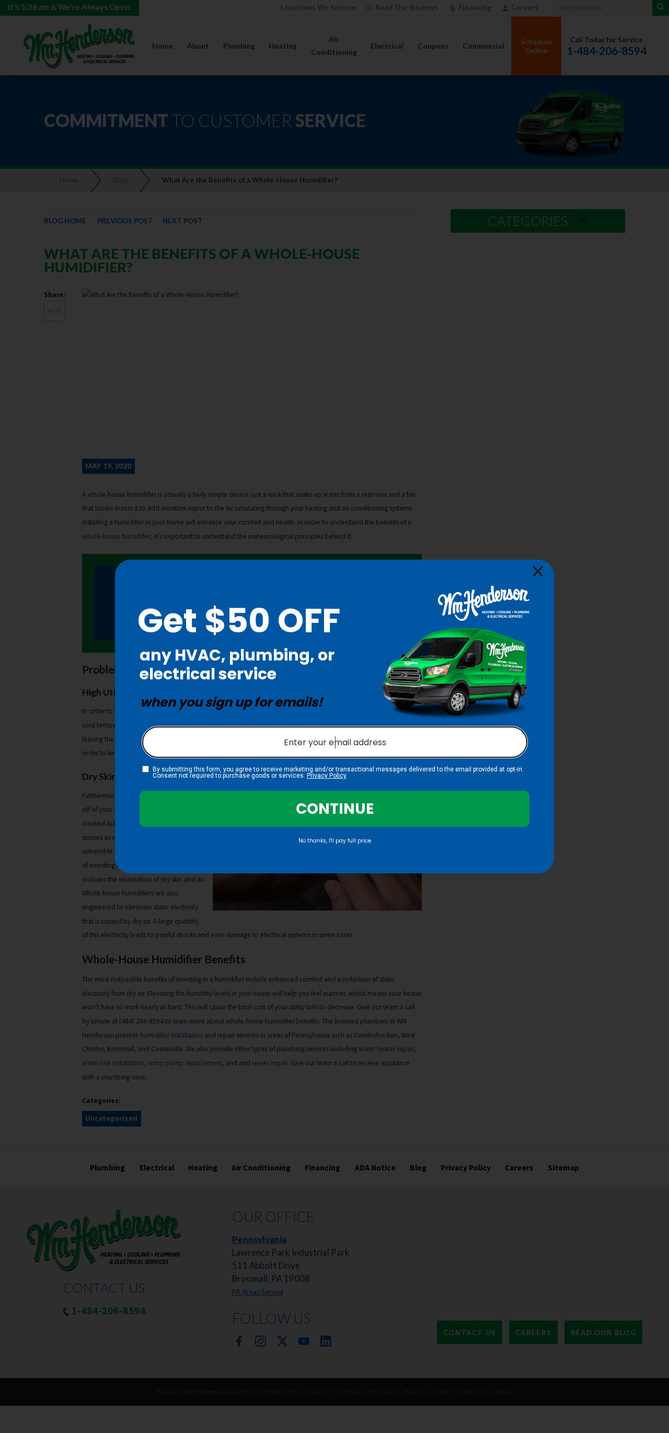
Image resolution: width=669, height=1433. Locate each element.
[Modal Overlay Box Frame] (334, 716)
